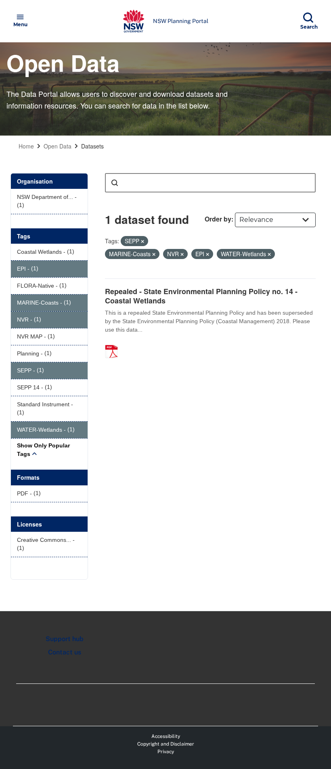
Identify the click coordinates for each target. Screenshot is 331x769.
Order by (218, 219)
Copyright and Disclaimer (165, 744)
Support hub (65, 639)
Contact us (64, 652)
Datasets (92, 146)
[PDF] (114, 343)
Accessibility (165, 736)
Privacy (165, 751)
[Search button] (114, 182)
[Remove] (142, 241)
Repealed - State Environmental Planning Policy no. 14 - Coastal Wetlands (201, 296)
